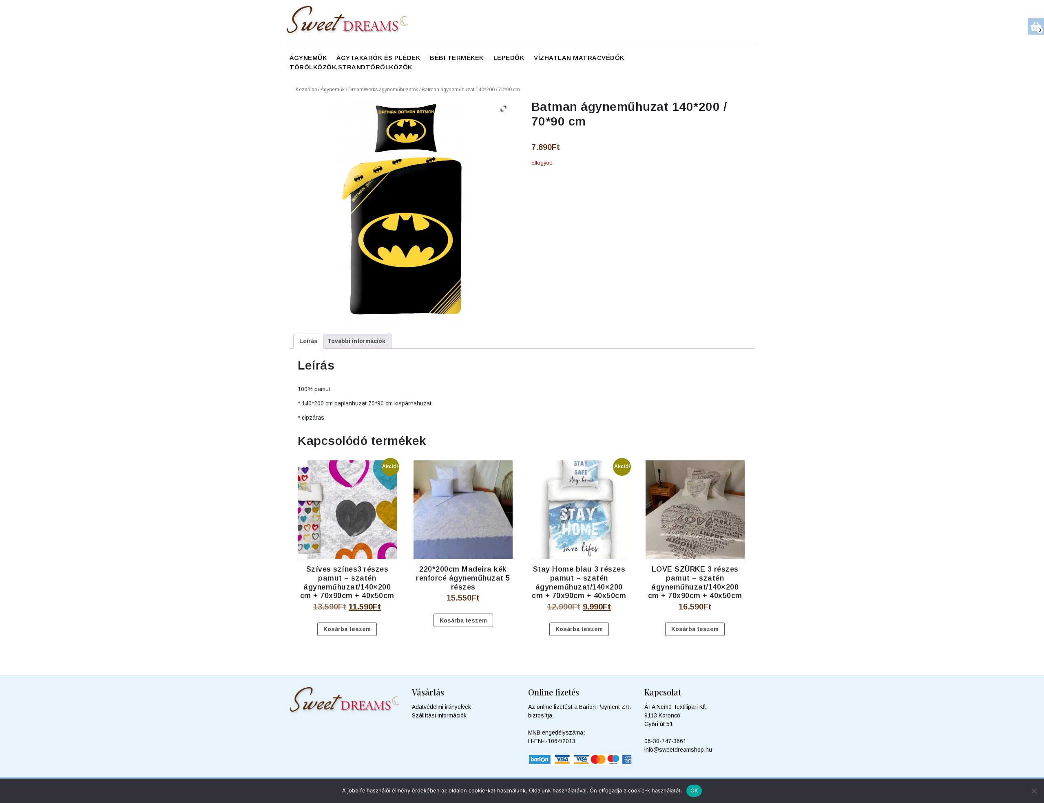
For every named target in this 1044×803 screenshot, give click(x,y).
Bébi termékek (457, 57)
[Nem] (1034, 791)
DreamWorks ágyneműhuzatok (383, 89)
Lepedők (508, 57)
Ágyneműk (308, 57)
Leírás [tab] (308, 341)
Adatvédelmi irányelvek (441, 707)
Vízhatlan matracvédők (579, 57)
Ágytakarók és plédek (378, 57)
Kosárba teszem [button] (347, 629)
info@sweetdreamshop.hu (678, 749)
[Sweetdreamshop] (352, 22)
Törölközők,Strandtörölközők (351, 67)
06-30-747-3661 (665, 741)
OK (694, 790)
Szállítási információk (439, 715)
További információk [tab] (356, 341)
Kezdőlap (306, 89)
